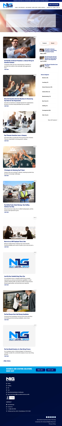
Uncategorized (45, 110)
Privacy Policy (52, 424)
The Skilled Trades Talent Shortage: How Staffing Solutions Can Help (16, 206)
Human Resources (46, 87)
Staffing (44, 105)
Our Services (21, 7)
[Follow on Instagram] (51, 417)
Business (44, 77)
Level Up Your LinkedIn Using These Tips (14, 276)
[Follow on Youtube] (55, 417)
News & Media (41, 7)
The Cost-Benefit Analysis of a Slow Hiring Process (17, 349)
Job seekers (28, 7)
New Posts (44, 101)
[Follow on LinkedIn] (53, 417)
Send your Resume (53, 4)
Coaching (44, 82)
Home (16, 7)
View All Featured (52, 120)
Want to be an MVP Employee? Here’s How (15, 241)
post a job (50, 369)
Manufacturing (45, 96)
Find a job (40, 369)
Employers (35, 7)
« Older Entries (7, 361)
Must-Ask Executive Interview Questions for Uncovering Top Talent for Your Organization (18, 99)
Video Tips (44, 115)
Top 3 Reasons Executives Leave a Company (15, 135)
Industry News (45, 91)
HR (8, 387)
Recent (52, 43)
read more (6, 69)
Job (8, 390)
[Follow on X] (49, 417)
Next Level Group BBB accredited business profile (18, 394)
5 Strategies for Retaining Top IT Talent (14, 170)
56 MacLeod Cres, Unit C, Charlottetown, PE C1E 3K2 (19, 411)
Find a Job (55, 7)
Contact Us (49, 7)
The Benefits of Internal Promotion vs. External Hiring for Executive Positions (19, 61)
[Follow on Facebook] (47, 417)
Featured (44, 43)
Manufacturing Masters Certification (16, 392)
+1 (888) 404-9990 (12, 409)
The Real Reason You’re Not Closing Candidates (16, 314)
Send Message (11, 404)
